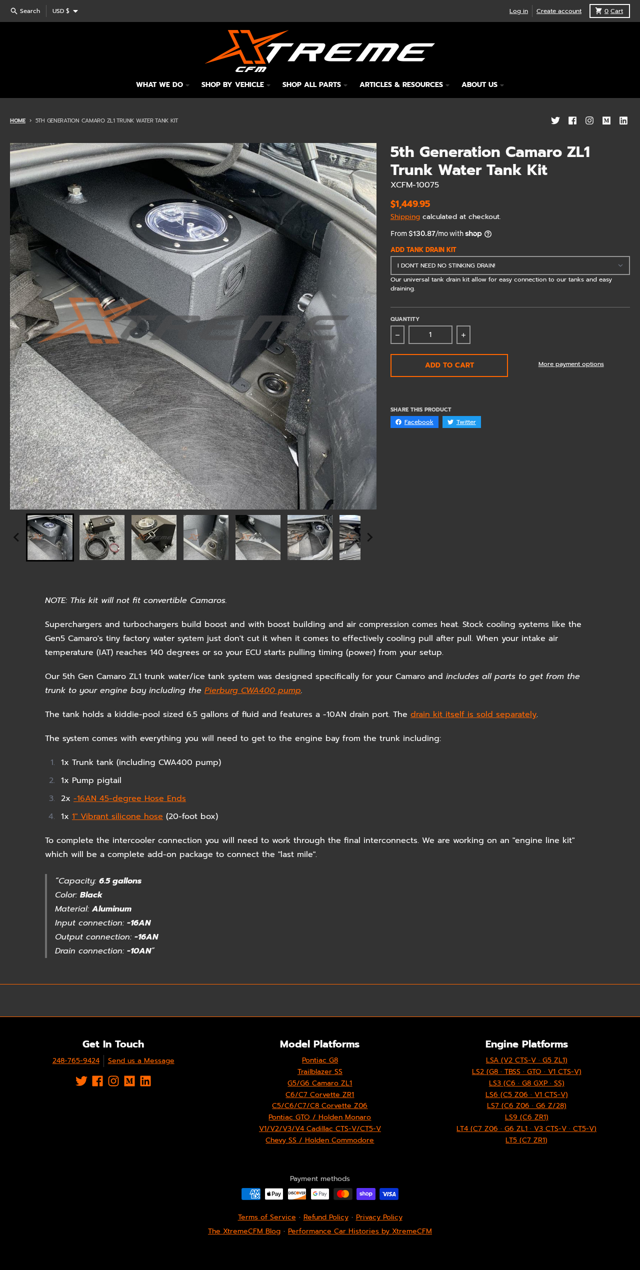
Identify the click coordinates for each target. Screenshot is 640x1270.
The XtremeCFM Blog (244, 1231)
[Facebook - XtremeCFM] (572, 120)
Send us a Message (141, 1061)
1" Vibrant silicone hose (117, 816)
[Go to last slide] (17, 538)
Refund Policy (326, 1217)
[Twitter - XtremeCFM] (555, 120)
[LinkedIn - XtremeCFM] (623, 120)
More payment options (571, 364)
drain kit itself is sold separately (473, 714)
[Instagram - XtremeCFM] (589, 120)
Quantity (405, 320)
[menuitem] (50, 538)
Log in (519, 11)
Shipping (405, 217)
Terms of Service (267, 1217)
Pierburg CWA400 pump (252, 690)
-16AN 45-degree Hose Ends (130, 798)
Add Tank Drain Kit (423, 250)
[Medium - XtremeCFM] (606, 120)
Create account (559, 11)
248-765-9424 (76, 1061)
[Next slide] (369, 538)
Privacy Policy (379, 1217)
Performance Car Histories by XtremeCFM (360, 1231)
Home (18, 120)
